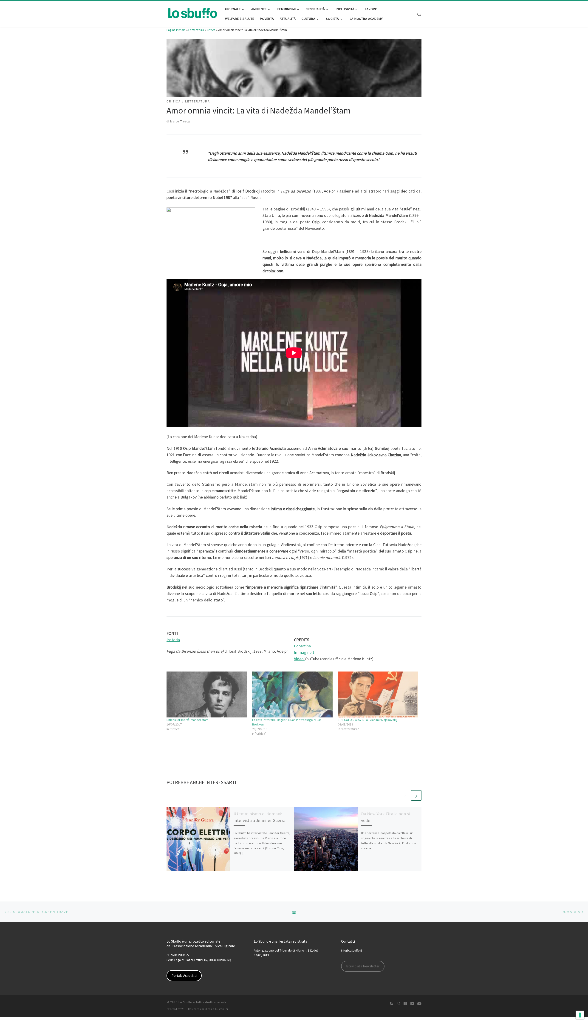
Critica (211, 30)
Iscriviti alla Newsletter (362, 966)
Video (299, 658)
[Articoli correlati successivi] (416, 795)
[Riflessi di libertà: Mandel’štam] (207, 694)
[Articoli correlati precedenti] (405, 795)
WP (183, 1009)
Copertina (302, 646)
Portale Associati (184, 975)
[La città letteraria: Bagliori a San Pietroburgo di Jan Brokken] (292, 694)
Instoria (173, 639)
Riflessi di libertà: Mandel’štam (187, 720)
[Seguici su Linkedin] (412, 1004)
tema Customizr (218, 1009)
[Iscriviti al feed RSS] (391, 1004)
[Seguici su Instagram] (398, 1004)
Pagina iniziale (176, 30)
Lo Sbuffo (185, 1002)
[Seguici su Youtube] (419, 1004)
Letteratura (196, 30)
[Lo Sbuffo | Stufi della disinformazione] (192, 13)
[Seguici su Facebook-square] (405, 1004)
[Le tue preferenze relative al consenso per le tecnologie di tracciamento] (580, 1015)
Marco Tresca (180, 121)
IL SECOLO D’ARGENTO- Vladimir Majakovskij (367, 720)
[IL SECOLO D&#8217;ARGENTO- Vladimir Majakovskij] (378, 694)
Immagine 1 (304, 652)
